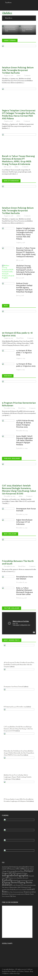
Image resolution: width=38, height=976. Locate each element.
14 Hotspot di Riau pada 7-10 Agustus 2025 (24, 352)
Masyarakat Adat (15, 887)
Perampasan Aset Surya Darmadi (13, 687)
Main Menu (8, 18)
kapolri (26, 878)
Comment (27, 76)
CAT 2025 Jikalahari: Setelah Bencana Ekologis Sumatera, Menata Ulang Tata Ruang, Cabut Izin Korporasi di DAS (19, 489)
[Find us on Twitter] (17, 8)
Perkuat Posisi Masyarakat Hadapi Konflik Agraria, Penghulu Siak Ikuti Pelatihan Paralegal (24, 287)
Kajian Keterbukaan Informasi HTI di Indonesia (24, 522)
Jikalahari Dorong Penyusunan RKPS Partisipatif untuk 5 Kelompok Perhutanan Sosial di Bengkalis (25, 270)
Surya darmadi (6, 896)
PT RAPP (27, 890)
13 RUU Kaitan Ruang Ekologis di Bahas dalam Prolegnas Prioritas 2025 (25, 424)
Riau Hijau (10, 892)
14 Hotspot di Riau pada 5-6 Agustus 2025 (25, 365)
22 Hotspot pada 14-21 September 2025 (27, 29)
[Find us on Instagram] (25, 8)
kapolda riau (21, 878)
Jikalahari (11, 878)
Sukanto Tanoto (29, 894)
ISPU (7, 878)
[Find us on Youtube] (21, 8)
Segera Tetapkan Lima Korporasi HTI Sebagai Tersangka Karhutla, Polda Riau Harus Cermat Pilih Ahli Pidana (18, 114)
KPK (22, 885)
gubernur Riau (18, 871)
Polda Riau (13, 890)
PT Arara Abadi (21, 889)
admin (18, 76)
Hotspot (28, 871)
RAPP (32, 889)
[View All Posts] (33, 40)
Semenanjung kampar (18, 892)
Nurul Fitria (20, 338)
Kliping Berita (9, 882)
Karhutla (7, 880)
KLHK (31, 880)
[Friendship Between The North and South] (19, 548)
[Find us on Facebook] (13, 8)
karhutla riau (26, 880)
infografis (8, 875)
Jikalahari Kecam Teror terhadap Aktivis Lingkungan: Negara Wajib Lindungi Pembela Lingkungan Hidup (17, 777)
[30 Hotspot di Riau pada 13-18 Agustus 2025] (19, 320)
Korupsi (18, 885)
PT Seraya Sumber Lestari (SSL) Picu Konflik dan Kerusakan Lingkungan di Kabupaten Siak (18, 800)
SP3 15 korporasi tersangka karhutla (17, 894)
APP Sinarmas (10, 869)
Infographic (21, 875)
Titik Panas (13, 896)
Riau (4, 892)
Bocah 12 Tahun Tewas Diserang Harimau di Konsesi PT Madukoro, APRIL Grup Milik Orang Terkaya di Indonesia (18, 160)
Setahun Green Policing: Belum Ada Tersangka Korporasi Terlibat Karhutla (18, 70)
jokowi (15, 878)
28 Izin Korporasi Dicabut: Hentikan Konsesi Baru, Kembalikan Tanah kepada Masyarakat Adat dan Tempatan (19, 665)
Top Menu (8, 3)
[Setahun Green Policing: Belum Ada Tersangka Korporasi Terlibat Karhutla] (19, 55)
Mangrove (7, 887)
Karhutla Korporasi (17, 880)
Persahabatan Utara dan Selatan (24, 578)
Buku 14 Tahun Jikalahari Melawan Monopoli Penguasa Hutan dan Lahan (24, 591)
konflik (14, 885)
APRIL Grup (24, 869)
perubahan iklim (6, 889)
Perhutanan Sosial (26, 887)
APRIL (17, 869)
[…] (23, 83)
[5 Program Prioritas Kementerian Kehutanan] (19, 390)
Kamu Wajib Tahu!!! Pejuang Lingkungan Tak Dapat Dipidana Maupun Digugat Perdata (24, 440)
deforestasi (10, 871)
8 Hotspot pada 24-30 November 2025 (10, 29)
